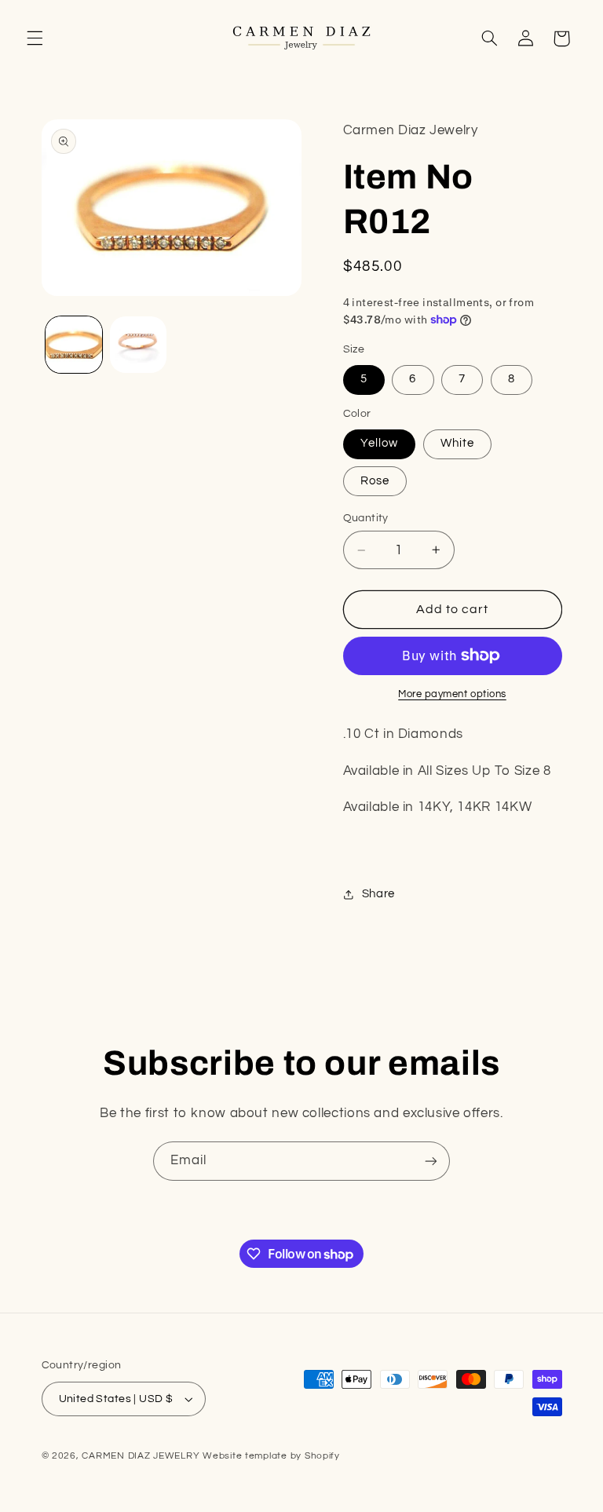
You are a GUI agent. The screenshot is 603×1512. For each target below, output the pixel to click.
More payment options (452, 694)
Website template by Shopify (271, 1456)
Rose (374, 481)
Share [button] (378, 894)
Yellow (379, 443)
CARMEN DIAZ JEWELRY (140, 1456)
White (457, 443)
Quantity (366, 518)
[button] (34, 38)
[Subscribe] (431, 1160)
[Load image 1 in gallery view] (74, 344)
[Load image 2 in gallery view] (138, 344)
